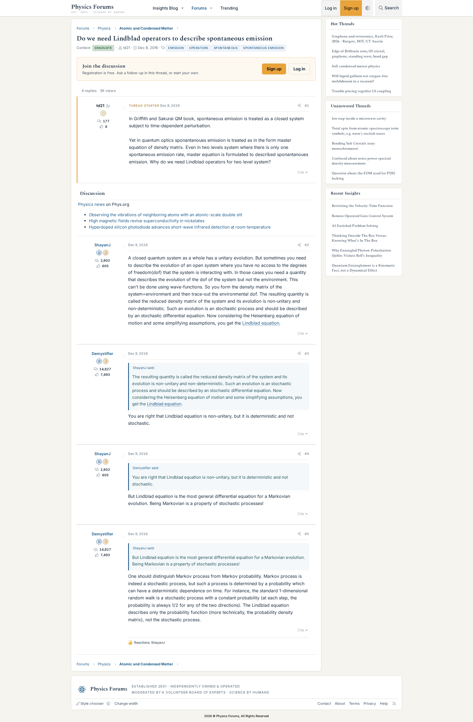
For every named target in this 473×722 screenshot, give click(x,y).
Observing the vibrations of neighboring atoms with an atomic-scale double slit (165, 214)
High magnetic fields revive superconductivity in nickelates (146, 220)
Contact (324, 703)
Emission (176, 48)
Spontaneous (226, 48)
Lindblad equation (260, 323)
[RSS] (394, 703)
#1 (307, 105)
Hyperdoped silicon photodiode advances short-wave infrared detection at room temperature (180, 227)
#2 (307, 245)
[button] (182, 8)
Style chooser (92, 703)
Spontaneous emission (263, 48)
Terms (354, 703)
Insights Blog (165, 8)
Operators (198, 48)
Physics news (91, 204)
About (340, 703)
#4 (307, 454)
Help (384, 703)
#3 (307, 353)
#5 (307, 534)
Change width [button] (126, 703)
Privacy (370, 703)
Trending (229, 8)
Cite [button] (301, 172)
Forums (199, 8)
